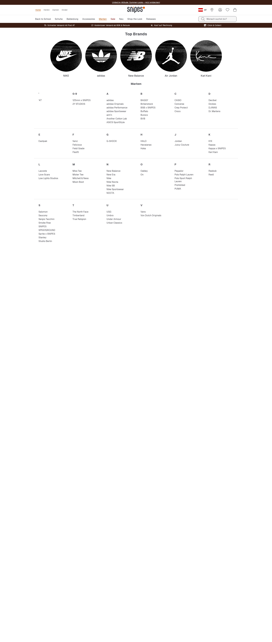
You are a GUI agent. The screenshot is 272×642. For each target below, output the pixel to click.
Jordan (178, 141)
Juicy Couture (182, 144)
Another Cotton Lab (117, 118)
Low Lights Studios (48, 178)
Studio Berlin (45, 241)
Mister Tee (78, 174)
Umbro (110, 215)
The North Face (80, 211)
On (142, 174)
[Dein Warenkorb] (235, 10)
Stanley (42, 237)
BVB (143, 118)
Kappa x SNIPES (217, 148)
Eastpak (43, 141)
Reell (211, 174)
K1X (210, 141)
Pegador (179, 170)
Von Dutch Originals (151, 215)
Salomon (43, 211)
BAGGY (144, 100)
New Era (111, 174)
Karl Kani (213, 152)
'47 (40, 100)
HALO (143, 141)
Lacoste (43, 170)
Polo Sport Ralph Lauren (183, 180)
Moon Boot (78, 181)
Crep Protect (181, 107)
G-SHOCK (112, 141)
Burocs (144, 114)
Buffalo (144, 111)
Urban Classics (114, 222)
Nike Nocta (112, 181)
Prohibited (180, 185)
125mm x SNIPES (82, 100)
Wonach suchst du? (216, 19)
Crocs (177, 111)
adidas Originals (115, 103)
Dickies (212, 103)
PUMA (178, 188)
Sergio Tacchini (46, 219)
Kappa (212, 144)
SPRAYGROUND (47, 230)
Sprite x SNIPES (47, 233)
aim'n (109, 114)
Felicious (77, 144)
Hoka (143, 148)
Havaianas (146, 144)
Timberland (78, 215)
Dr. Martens (214, 111)
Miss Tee (77, 170)
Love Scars (44, 174)
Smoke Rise (45, 222)
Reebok (213, 170)
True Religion (79, 219)
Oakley (144, 170)
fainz (75, 141)
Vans (143, 211)
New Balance (113, 170)
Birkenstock (147, 103)
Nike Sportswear (115, 189)
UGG (109, 211)
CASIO (178, 100)
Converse (179, 103)
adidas (110, 100)
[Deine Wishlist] (227, 10)
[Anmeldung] (220, 10)
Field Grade (78, 148)
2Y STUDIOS (79, 103)
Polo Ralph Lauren (184, 174)
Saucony (43, 215)
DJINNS (213, 107)
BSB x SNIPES (148, 107)
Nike (109, 178)
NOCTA (110, 192)
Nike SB (111, 185)
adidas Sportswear (116, 111)
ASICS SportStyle (116, 122)
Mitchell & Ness (81, 178)
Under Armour (114, 219)
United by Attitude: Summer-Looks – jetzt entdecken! (136, 2)
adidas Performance (117, 107)
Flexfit (76, 152)
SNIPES (42, 226)
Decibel (212, 100)
